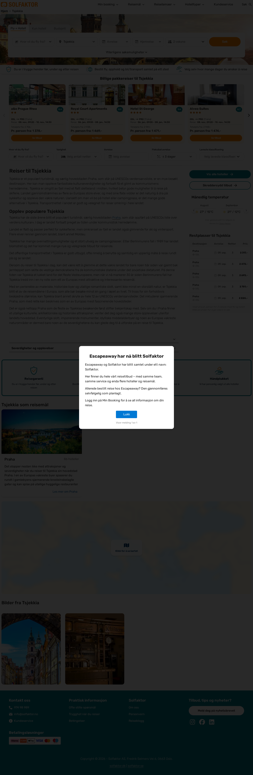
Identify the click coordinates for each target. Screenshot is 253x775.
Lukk (126, 414)
